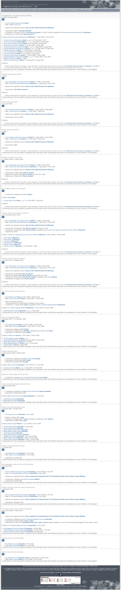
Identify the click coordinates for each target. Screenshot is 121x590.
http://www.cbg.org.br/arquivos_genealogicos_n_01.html (82, 66)
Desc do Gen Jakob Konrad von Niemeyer (40, 27)
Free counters (60, 584)
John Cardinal (62, 588)
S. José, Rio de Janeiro (32, 32)
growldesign (79, 588)
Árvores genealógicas (72, 9)
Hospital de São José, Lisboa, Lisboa (35, 522)
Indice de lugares (43, 9)
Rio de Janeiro (28, 34)
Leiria (22, 417)
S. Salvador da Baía (24, 31)
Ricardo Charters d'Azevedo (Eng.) (71, 572)
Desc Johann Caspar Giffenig (75, 476)
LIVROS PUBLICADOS (86, 9)
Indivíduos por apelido (19, 9)
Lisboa (25, 305)
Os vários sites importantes (56, 9)
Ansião (28, 360)
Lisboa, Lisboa (29, 521)
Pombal (26, 329)
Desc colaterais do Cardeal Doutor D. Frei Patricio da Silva (45, 476)
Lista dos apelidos (32, 9)
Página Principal (6, 9)
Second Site (53, 588)
